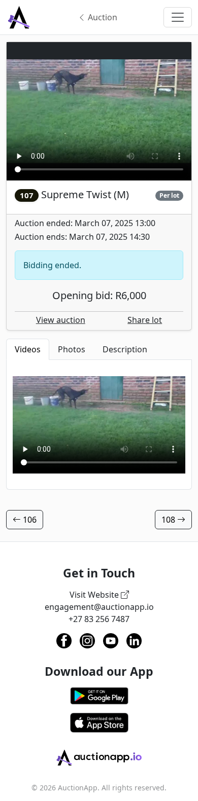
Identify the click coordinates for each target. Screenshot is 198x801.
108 (169, 519)
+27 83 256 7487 (99, 619)
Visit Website (95, 594)
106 (29, 519)
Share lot (144, 319)
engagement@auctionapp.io (99, 606)
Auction (101, 17)
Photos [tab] (71, 349)
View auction (60, 319)
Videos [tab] (28, 349)
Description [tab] (125, 349)
